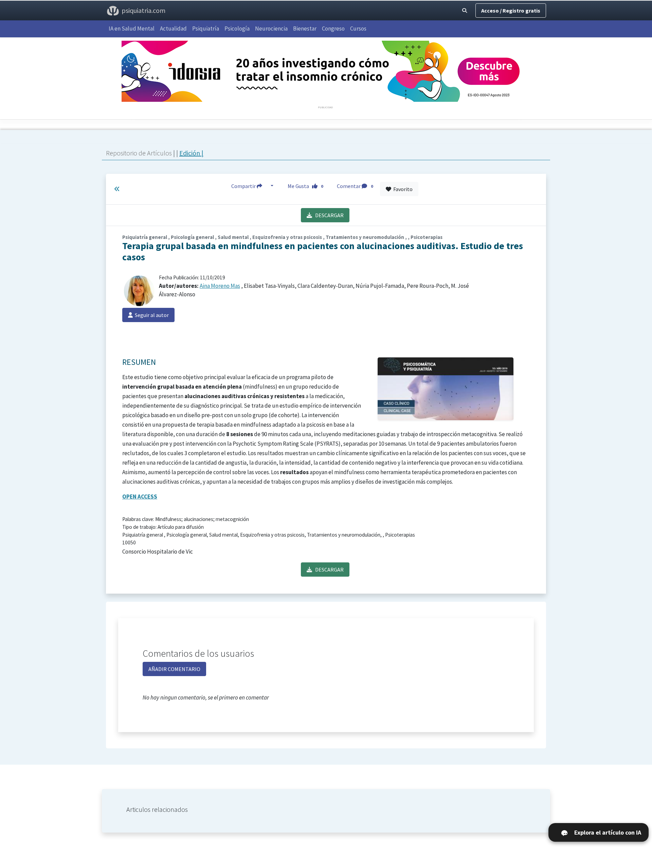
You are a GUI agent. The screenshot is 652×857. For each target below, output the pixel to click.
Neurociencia (271, 28)
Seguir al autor (151, 315)
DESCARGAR (328, 215)
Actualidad (173, 28)
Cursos (358, 28)
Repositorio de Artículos (139, 153)
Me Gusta (305, 186)
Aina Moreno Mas (220, 286)
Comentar (355, 186)
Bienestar (304, 28)
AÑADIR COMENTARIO (174, 669)
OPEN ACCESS (139, 496)
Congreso (333, 28)
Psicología (237, 28)
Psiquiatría (205, 28)
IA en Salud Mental (132, 28)
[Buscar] (464, 10)
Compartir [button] (244, 186)
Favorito (402, 189)
